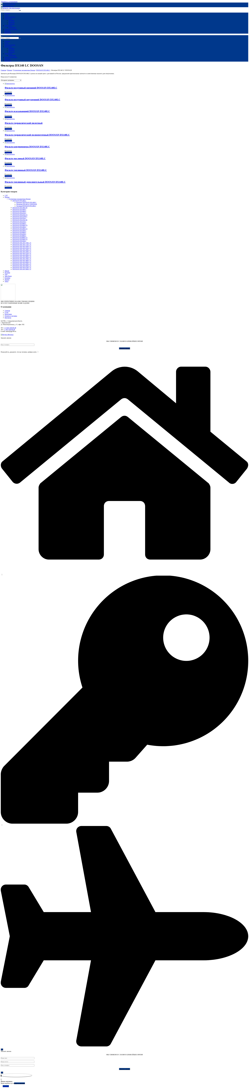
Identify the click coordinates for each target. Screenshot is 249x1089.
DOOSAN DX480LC (19, 236)
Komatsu (7, 278)
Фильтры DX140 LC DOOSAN (26, 204)
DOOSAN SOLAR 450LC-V (21, 265)
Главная (7, 13)
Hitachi (7, 271)
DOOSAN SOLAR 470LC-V (21, 267)
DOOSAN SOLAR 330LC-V (21, 258)
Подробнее (8, 93)
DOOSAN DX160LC (19, 209)
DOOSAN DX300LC (19, 223)
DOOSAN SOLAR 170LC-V (21, 243)
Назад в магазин (19, 1083)
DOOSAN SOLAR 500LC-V (21, 269)
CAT (6, 195)
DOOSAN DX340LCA (19, 229)
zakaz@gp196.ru (8, 6)
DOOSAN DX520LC (19, 241)
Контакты (8, 33)
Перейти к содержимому (9, 1)
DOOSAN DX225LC (19, 213)
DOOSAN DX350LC (19, 230)
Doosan (9, 70)
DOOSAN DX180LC (19, 211)
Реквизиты (12, 27)
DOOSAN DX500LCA (19, 239)
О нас (6, 15)
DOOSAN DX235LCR (19, 220)
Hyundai (7, 272)
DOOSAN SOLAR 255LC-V (21, 253)
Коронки (11, 24)
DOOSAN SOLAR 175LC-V (21, 244)
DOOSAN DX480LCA (19, 237)
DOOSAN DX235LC (19, 218)
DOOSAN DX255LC (19, 222)
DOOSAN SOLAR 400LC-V (21, 262)
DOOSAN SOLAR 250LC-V (21, 251)
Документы (8, 26)
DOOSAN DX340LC (19, 227)
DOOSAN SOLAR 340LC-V (21, 260)
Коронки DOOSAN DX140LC (26, 202)
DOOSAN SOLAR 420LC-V (21, 264)
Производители (10, 17)
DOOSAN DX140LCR (19, 208)
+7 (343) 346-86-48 (9, 4)
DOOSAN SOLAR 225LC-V (21, 248)
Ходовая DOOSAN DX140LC (26, 206)
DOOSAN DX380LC (19, 232)
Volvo (6, 281)
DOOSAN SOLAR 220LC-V (21, 246)
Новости (7, 31)
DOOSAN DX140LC (43, 70)
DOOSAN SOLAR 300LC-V (21, 257)
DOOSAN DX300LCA (19, 225)
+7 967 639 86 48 (9, 329)
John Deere (8, 276)
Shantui (7, 279)
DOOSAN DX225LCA (19, 215)
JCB (6, 274)
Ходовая (11, 20)
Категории (8, 18)
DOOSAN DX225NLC (19, 216)
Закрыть (6, 1086)
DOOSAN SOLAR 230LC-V (21, 250)
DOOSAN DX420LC (19, 234)
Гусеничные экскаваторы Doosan (24, 70)
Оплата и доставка (11, 29)
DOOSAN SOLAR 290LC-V (21, 255)
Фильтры (12, 22)
